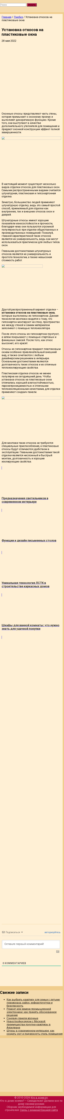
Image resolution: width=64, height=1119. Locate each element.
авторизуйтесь (52, 932)
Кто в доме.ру (39, 1097)
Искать (31, 5)
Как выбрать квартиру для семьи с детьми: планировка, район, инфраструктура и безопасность (33, 1002)
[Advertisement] (32, 77)
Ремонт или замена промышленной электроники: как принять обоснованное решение (32, 1012)
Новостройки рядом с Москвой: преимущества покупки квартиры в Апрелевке (29, 1024)
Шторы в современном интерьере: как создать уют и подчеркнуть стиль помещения (35, 1032)
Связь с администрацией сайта (39, 1110)
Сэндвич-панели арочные (22, 1018)
